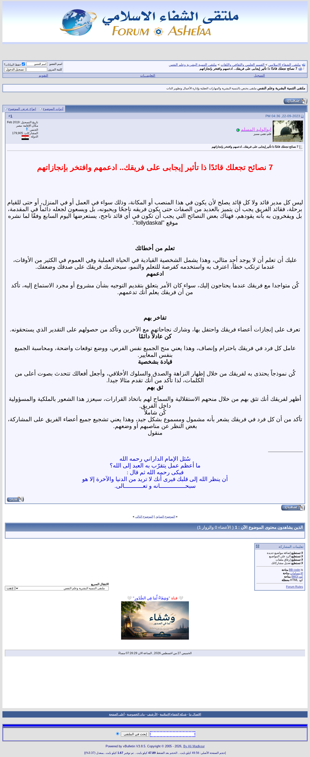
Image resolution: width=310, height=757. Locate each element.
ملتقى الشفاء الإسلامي (284, 65)
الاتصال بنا (195, 714)
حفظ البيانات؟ (12, 64)
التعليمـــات (147, 75)
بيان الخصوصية (136, 714)
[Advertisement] (155, 684)
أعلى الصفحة (116, 714)
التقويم (43, 75)
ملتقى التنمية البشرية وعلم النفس (193, 65)
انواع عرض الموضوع (22, 109)
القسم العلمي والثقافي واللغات (242, 65)
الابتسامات (296, 573)
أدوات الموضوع (53, 109)
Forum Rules (294, 587)
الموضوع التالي (144, 516)
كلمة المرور (55, 69)
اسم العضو (55, 64)
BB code (294, 570)
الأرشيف (152, 714)
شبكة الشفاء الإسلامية (173, 714)
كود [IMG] (297, 576)
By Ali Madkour (194, 746)
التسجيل (259, 75)
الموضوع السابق (165, 516)
